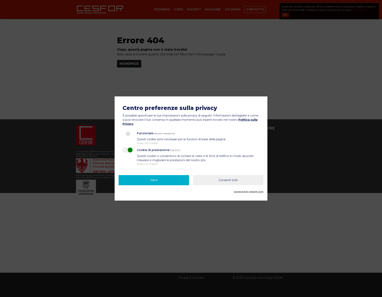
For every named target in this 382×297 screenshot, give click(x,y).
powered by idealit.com (248, 191)
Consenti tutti (228, 180)
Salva (153, 180)
